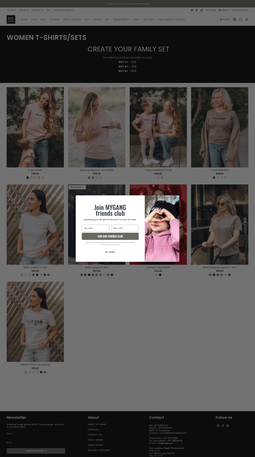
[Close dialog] (176, 198)
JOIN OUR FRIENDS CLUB (110, 236)
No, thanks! (110, 252)
